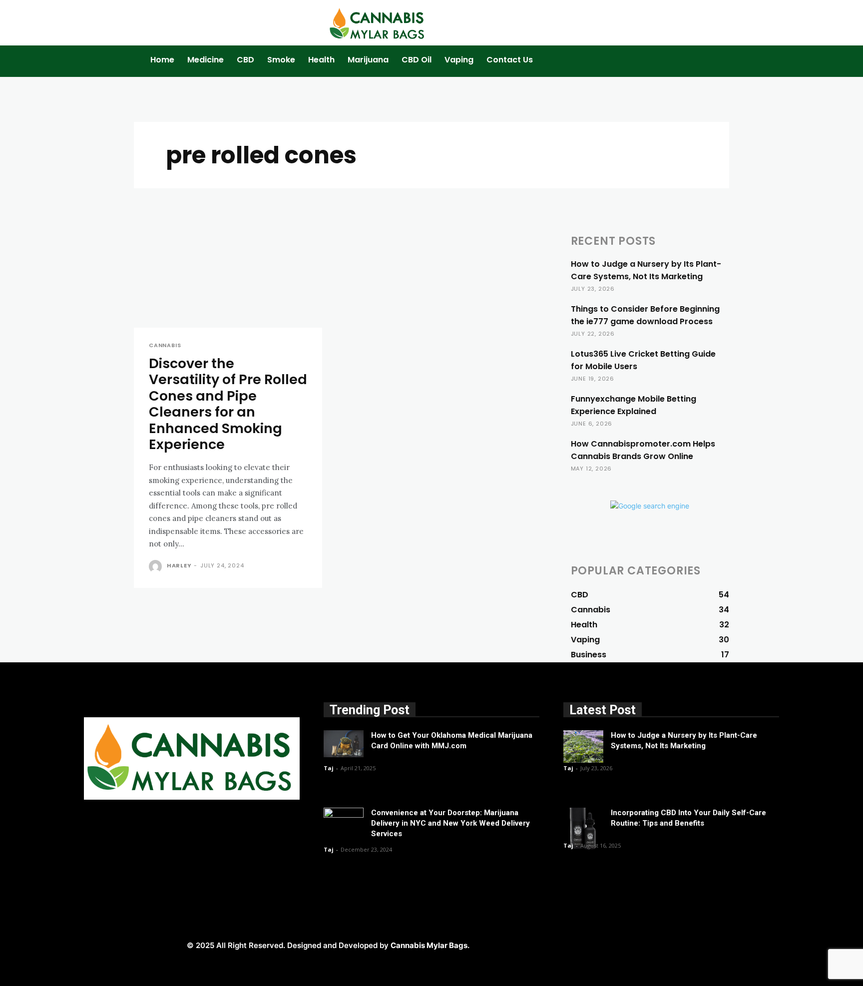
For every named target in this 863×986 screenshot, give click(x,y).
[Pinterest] (638, 944)
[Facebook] (570, 944)
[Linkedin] (615, 944)
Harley (179, 565)
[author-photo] (157, 566)
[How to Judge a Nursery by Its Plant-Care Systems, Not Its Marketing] (583, 746)
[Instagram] (593, 944)
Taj (329, 768)
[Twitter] (660, 944)
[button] (650, 65)
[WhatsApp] (683, 944)
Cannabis (165, 345)
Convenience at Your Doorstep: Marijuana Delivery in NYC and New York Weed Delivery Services (450, 823)
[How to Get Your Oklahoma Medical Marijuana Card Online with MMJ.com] (344, 743)
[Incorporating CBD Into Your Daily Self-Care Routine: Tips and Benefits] (583, 829)
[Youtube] (705, 944)
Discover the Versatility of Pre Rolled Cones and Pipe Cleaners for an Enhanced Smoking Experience (228, 404)
